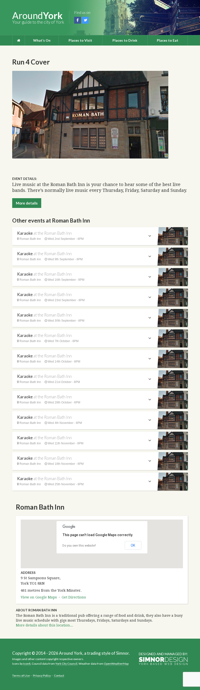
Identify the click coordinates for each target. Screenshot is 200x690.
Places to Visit (80, 40)
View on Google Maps (39, 597)
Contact (59, 675)
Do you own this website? (79, 545)
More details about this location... (44, 625)
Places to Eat (167, 40)
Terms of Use (21, 675)
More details (27, 203)
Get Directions (74, 597)
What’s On (41, 40)
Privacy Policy (42, 675)
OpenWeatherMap (116, 663)
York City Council (66, 663)
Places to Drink (124, 40)
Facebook (77, 20)
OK (133, 545)
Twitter (85, 20)
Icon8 (26, 663)
